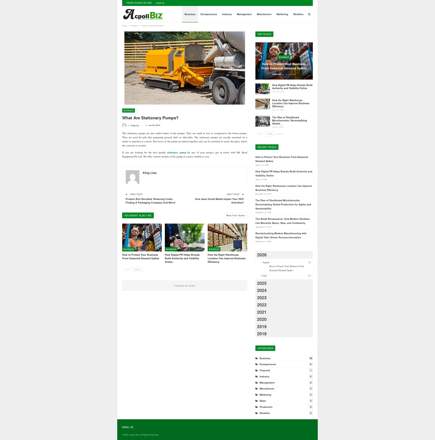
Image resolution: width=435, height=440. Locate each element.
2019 (262, 326)
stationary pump (176, 152)
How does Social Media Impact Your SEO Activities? (219, 200)
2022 (262, 305)
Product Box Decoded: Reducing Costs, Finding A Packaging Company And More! (151, 200)
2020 (262, 319)
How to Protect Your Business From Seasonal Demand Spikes (284, 66)
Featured (265, 370)
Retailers (298, 14)
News (263, 400)
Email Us (160, 2)
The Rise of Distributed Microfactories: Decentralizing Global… (289, 120)
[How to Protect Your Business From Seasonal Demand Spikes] (142, 237)
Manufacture (264, 14)
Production (266, 407)
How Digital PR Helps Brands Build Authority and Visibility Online (292, 86)
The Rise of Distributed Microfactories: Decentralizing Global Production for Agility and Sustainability (283, 204)
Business (190, 14)
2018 (262, 334)
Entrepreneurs (209, 14)
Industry (227, 14)
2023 (262, 297)
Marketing (282, 14)
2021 (262, 312)
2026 (262, 255)
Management (244, 14)
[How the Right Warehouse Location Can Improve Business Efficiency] (227, 237)
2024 (262, 290)
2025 (262, 283)
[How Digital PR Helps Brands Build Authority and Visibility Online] (184, 237)
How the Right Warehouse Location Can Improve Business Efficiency (290, 103)
